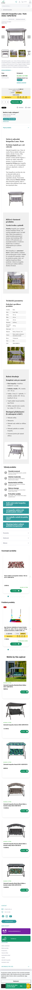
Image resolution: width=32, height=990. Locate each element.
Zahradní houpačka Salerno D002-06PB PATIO (15, 725)
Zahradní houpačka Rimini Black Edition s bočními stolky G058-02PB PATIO (14, 884)
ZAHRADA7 (18, 92)
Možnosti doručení (21, 82)
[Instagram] (6, 916)
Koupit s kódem (16, 94)
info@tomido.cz (8, 909)
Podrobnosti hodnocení (20, 19)
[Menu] (30, 2)
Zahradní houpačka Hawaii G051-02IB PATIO (15, 764)
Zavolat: (9, 119)
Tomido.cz (13, 938)
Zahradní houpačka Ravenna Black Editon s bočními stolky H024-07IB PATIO (15, 844)
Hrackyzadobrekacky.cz (14, 931)
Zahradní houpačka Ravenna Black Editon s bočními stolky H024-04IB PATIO (15, 804)
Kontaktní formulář (9, 921)
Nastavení (16, 981)
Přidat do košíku (15, 102)
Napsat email (6, 121)
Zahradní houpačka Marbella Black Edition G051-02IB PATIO (14, 686)
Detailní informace (6, 70)
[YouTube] (10, 916)
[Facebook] (2, 916)
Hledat (28, 6)
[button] (8, 596)
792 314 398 (7, 912)
